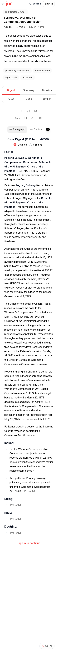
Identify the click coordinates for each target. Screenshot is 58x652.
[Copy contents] (35, 111)
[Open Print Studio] (28, 111)
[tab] (11, 90)
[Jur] (9, 3)
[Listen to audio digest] (47, 129)
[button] (15, 12)
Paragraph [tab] (19, 129)
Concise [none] (37, 144)
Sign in (49, 3)
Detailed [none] (22, 144)
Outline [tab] (38, 129)
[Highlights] (32, 118)
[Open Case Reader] (40, 118)
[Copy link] (21, 111)
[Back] (2, 4)
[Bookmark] (25, 118)
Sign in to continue (29, 543)
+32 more (28, 77)
